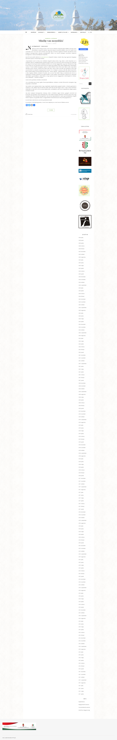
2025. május (81, 265)
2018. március (81, 470)
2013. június (81, 624)
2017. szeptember (82, 486)
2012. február (81, 666)
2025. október (82, 254)
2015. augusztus (82, 556)
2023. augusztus (82, 310)
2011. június (81, 688)
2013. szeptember (82, 615)
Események (48, 38)
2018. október (82, 450)
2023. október (82, 304)
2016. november (82, 514)
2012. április (81, 660)
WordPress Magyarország (84, 710)
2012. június (81, 654)
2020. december (82, 383)
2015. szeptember (82, 554)
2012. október (82, 643)
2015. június (81, 562)
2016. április (81, 534)
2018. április (81, 467)
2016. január (81, 542)
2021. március (81, 374)
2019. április (81, 433)
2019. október (82, 416)
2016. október (82, 517)
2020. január (81, 408)
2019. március (81, 436)
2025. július (81, 260)
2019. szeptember (82, 419)
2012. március (81, 663)
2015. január (81, 576)
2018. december (82, 444)
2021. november (82, 358)
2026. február (81, 248)
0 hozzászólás (73, 114)
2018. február (81, 472)
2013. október (82, 612)
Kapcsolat (83, 32)
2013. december (82, 610)
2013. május (81, 626)
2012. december (82, 638)
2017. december (82, 478)
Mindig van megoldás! (51, 40)
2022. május (81, 341)
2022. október (82, 330)
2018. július (81, 458)
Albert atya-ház (62, 32)
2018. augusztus (82, 456)
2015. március (81, 570)
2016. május (81, 531)
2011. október (82, 677)
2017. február (81, 506)
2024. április (81, 290)
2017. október (82, 484)
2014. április (81, 601)
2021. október (82, 360)
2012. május (81, 657)
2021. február (81, 377)
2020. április (81, 400)
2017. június (81, 495)
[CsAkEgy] (58, 15)
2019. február (81, 439)
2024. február (81, 296)
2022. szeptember (82, 332)
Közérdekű (54, 38)
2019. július (81, 425)
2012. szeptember (82, 646)
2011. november (82, 674)
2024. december (82, 276)
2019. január (81, 442)
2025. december (82, 251)
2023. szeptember (82, 307)
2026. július (81, 237)
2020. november (82, 386)
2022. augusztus (82, 335)
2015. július (81, 559)
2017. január (81, 509)
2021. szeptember (82, 363)
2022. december (82, 324)
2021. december (82, 355)
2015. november (82, 548)
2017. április (81, 500)
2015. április (81, 568)
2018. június (81, 461)
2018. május (81, 464)
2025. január (81, 274)
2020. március (81, 402)
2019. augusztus (82, 422)
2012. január (81, 668)
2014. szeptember (82, 587)
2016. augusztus (82, 523)
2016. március (81, 537)
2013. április (81, 629)
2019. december (82, 411)
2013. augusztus (82, 618)
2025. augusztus (82, 257)
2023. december (82, 299)
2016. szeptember (82, 520)
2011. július (81, 685)
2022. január (81, 352)
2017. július (81, 492)
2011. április (81, 694)
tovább (51, 110)
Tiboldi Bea (30, 114)
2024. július (81, 288)
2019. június (81, 428)
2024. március (81, 293)
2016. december (82, 512)
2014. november (82, 582)
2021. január (81, 380)
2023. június (81, 316)
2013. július (81, 621)
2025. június (81, 262)
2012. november (82, 640)
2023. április (81, 321)
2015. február (81, 573)
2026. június (81, 240)
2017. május (81, 498)
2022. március (81, 346)
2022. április (81, 344)
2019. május (81, 430)
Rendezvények (51, 32)
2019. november (82, 414)
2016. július (81, 526)
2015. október (82, 551)
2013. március (81, 632)
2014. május (81, 598)
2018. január (81, 475)
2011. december (82, 671)
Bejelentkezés (82, 701)
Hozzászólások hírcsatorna (84, 707)
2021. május (81, 369)
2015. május (81, 565)
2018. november (82, 447)
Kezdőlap (33, 32)
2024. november (82, 279)
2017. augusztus (82, 489)
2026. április (81, 243)
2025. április (81, 268)
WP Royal (14, 737)
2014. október (82, 584)
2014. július (81, 593)
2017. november (82, 481)
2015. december (82, 545)
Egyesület (41, 32)
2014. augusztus (82, 590)
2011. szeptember (82, 680)
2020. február (81, 405)
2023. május (81, 318)
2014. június (81, 596)
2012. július (81, 652)
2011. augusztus (82, 682)
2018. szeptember (82, 453)
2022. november (82, 327)
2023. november (82, 302)
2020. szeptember (82, 391)
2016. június (81, 528)
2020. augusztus (82, 394)
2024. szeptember (82, 285)
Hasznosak (74, 32)
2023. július (81, 313)
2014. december (82, 579)
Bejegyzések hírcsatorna (84, 704)
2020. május (81, 397)
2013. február (81, 635)
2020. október (82, 388)
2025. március (81, 271)
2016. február (81, 540)
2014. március (81, 604)
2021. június (81, 366)
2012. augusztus (82, 649)
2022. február (81, 349)
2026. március (81, 246)
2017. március (81, 503)
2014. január (81, 607)
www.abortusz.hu (45, 57)
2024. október (82, 282)
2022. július (81, 338)
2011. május (81, 691)
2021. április (81, 372)
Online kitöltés (83, 49)
